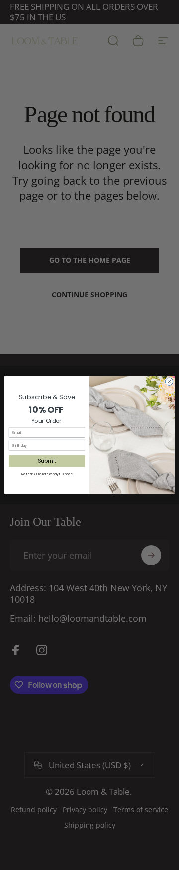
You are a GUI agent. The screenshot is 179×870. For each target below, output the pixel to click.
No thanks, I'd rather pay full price (46, 474)
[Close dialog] (169, 381)
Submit (47, 460)
